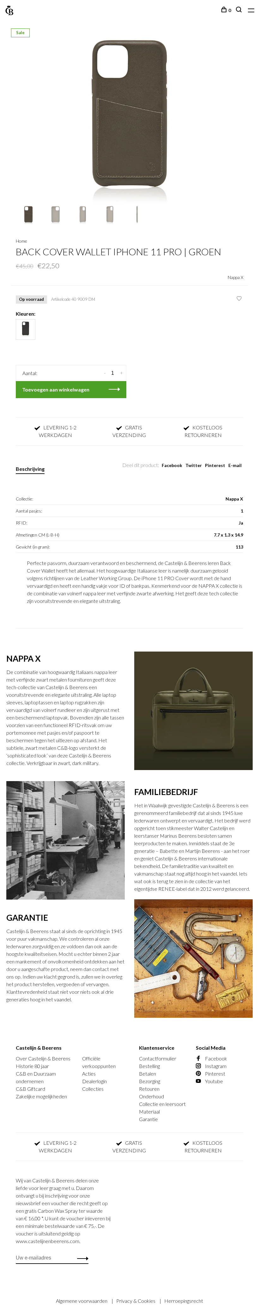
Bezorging (149, 1081)
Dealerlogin (94, 1081)
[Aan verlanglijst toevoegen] (239, 299)
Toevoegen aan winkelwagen (55, 389)
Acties (89, 1074)
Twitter (193, 465)
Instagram (215, 1066)
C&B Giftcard (30, 1089)
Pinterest (215, 465)
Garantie (148, 1119)
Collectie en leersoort (162, 1104)
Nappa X (235, 277)
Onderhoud (151, 1096)
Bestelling (149, 1066)
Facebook (172, 465)
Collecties (93, 1089)
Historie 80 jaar (32, 1066)
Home (21, 241)
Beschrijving (30, 469)
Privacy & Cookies (136, 1301)
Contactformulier (157, 1058)
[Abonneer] (81, 1258)
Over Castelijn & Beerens (43, 1058)
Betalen (147, 1074)
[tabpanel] (129, 118)
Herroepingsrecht (183, 1301)
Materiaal (149, 1111)
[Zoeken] (239, 10)
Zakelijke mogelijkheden (41, 1096)
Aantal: (29, 373)
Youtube (213, 1081)
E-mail (235, 465)
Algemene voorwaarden (82, 1301)
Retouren (149, 1089)
